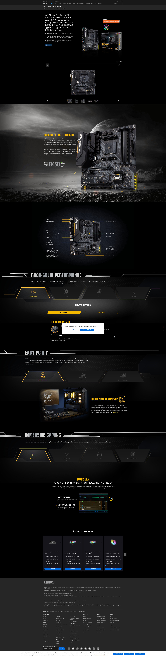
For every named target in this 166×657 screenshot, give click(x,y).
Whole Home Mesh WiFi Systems (74, 619)
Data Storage (59, 635)
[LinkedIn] (81, 648)
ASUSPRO (85, 620)
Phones (44, 618)
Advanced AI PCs (86, 628)
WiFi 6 (57, 643)
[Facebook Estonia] (89, 648)
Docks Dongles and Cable (75, 640)
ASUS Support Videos (101, 630)
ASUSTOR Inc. (113, 626)
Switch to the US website (87, 330)
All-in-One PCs (46, 641)
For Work (44, 626)
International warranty (101, 616)
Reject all (129, 653)
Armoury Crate (86, 630)
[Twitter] (77, 648)
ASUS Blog (85, 624)
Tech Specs (53, 8)
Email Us (98, 624)
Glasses (44, 639)
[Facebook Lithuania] (94, 648)
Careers (111, 624)
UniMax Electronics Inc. (114, 630)
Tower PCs (58, 616)
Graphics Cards (59, 628)
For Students (45, 630)
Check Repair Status (101, 618)
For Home (45, 624)
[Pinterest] (85, 648)
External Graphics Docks (61, 637)
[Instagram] (69, 648)
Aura (84, 631)
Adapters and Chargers (74, 638)
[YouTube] (73, 648)
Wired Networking (73, 621)
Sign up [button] (62, 648)
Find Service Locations (101, 620)
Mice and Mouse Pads (74, 631)
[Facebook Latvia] (98, 648)
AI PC (84, 616)
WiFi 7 (57, 641)
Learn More (115, 412)
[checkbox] (119, 61)
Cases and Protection (74, 636)
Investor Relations (113, 618)
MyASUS (98, 631)
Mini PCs (58, 620)
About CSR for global (114, 620)
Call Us (98, 626)
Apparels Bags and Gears (74, 634)
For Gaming (45, 632)
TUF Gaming (69, 611)
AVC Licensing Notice (87, 626)
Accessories (45, 620)
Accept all (140, 653)
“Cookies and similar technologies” (101, 655)
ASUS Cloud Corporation (115, 628)
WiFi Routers (72, 616)
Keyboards (72, 629)
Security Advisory (100, 628)
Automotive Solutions (87, 622)
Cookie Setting (118, 653)
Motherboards (59, 626)
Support (63, 8)
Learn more (52, 568)
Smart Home (72, 623)
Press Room (112, 622)
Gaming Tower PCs (60, 618)
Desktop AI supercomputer (75, 625)
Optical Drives (59, 633)
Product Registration (101, 622)
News (111, 616)
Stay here (75, 330)
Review (58, 8)
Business (121, 1)
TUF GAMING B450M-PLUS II (52, 7)
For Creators (45, 628)
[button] (116, 1)
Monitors (44, 637)
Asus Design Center (87, 618)
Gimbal (71, 642)
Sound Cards (58, 632)
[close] (102, 324)
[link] (45, 3)
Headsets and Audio (73, 633)
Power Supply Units (60, 630)
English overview (46, 8)
